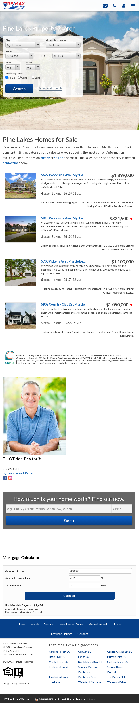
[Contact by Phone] (114, 5)
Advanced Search (50, 88)
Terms (79, 699)
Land (37, 77)
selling (58, 158)
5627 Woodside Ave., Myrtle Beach (64, 175)
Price (8, 51)
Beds (8, 62)
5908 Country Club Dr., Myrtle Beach (64, 304)
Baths (29, 62)
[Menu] (133, 5)
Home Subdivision (56, 40)
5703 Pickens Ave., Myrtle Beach (64, 261)
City (7, 40)
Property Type (14, 73)
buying (45, 158)
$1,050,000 (120, 305)
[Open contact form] (105, 5)
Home (11, 77)
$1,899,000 (122, 175)
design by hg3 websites (16, 683)
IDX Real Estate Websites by (19, 699)
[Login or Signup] (123, 5)
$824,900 (121, 218)
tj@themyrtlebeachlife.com (18, 473)
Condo (25, 77)
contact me (11, 163)
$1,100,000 (122, 261)
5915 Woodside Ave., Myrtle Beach (64, 218)
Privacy (91, 699)
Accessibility (64, 699)
